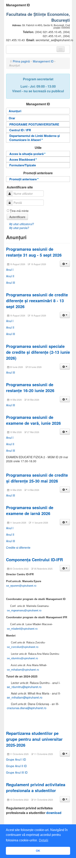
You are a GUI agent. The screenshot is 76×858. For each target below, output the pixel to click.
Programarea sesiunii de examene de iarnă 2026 (29, 510)
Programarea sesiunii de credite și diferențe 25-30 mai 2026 (37, 478)
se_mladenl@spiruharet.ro (22, 628)
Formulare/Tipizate (22, 165)
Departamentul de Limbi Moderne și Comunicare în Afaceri (34, 137)
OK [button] (38, 850)
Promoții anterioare (23, 179)
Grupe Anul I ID (16, 759)
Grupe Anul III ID (17, 772)
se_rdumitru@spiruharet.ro (22, 658)
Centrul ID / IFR (20, 130)
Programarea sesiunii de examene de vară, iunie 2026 (33, 420)
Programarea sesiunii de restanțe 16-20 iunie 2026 (30, 387)
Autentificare (17, 217)
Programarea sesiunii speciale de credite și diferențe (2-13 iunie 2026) (38, 352)
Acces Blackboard (22, 159)
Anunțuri (15, 111)
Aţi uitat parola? (19, 228)
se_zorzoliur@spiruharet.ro (22, 646)
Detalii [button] (43, 840)
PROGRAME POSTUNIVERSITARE (34, 124)
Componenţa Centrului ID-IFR (34, 559)
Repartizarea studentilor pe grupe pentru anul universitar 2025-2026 (34, 739)
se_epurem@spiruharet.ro (21, 585)
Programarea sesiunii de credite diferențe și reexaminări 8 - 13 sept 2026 (37, 300)
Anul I (9, 270)
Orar (12, 118)
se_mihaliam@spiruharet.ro (23, 669)
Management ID (43, 61)
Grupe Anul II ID (16, 766)
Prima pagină (21, 61)
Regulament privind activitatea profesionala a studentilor (35, 787)
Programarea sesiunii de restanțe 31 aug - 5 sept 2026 (34, 252)
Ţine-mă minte (19, 211)
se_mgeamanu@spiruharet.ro (24, 610)
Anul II (10, 276)
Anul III (10, 283)
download (53, 812)
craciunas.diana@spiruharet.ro (26, 708)
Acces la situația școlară (26, 154)
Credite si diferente (18, 547)
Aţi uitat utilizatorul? (21, 224)
